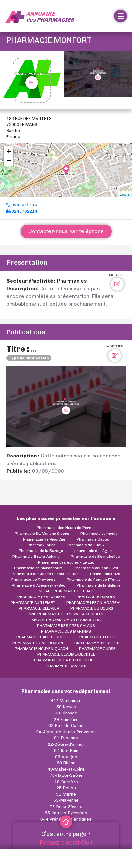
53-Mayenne (66, 800)
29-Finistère (66, 719)
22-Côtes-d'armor (66, 744)
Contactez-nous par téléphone (66, 231)
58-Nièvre (66, 707)
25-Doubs (66, 787)
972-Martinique (66, 700)
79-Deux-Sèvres (66, 806)
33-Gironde (66, 713)
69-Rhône (66, 762)
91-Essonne (66, 738)
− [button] (9, 161)
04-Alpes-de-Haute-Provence (66, 731)
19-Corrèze (66, 781)
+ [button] (9, 151)
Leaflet (125, 194)
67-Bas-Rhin (66, 750)
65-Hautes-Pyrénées (66, 812)
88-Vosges (66, 756)
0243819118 (24, 205)
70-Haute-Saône (66, 775)
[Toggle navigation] (120, 16)
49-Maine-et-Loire (66, 769)
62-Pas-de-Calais (66, 725)
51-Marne (66, 794)
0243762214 (24, 211)
